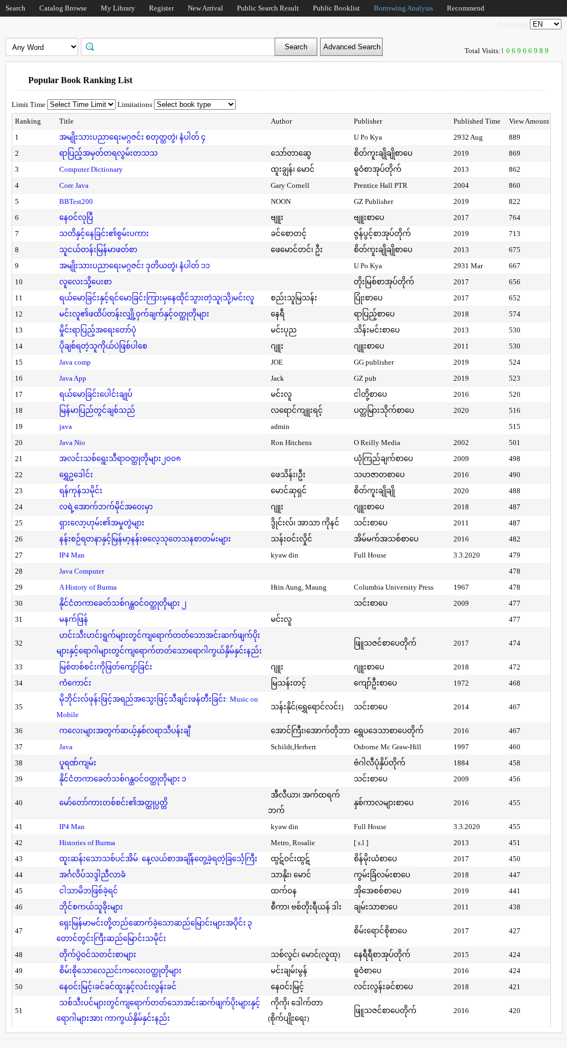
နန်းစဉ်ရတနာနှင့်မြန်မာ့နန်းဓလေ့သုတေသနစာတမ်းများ (145, 539)
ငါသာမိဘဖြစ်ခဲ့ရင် (88, 891)
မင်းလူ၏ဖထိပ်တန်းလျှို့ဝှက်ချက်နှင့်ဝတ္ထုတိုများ (134, 314)
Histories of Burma (87, 843)
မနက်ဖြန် (73, 619)
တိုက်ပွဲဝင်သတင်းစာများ (97, 954)
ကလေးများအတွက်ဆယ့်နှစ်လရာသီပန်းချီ (124, 731)
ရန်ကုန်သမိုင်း (80, 491)
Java (66, 747)
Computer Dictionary (91, 169)
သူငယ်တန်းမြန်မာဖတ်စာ (98, 250)
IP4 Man (72, 555)
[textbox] (181, 46)
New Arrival (205, 8)
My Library (118, 8)
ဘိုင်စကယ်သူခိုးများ (91, 907)
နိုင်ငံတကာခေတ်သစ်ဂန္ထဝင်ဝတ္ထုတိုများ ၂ (123, 603)
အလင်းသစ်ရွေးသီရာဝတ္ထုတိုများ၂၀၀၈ (120, 458)
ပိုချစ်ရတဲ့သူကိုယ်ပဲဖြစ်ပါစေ (103, 346)
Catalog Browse (63, 8)
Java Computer (81, 571)
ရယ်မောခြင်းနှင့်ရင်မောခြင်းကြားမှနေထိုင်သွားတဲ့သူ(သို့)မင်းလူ (156, 298)
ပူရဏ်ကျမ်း (77, 763)
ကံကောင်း (75, 683)
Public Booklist (336, 8)
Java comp (75, 362)
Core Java (74, 185)
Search (15, 8)
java (65, 426)
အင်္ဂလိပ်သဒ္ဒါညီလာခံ (92, 875)
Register (161, 8)
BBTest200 (76, 201)
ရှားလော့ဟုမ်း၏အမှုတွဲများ (102, 523)
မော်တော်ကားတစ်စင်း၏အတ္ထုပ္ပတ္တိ (113, 803)
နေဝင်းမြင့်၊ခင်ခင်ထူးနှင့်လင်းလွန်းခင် (118, 987)
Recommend (465, 8)
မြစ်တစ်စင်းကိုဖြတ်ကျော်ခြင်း (105, 667)
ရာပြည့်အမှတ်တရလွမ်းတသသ (108, 153)
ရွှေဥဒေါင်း (76, 475)
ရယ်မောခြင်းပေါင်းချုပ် (95, 394)
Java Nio (72, 442)
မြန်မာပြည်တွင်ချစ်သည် (97, 410)
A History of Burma (88, 587)
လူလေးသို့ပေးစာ (85, 282)
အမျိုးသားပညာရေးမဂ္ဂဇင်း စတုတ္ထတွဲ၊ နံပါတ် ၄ (132, 137)
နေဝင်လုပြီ (76, 217)
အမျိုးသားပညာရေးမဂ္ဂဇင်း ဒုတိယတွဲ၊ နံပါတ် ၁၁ (134, 266)
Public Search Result (268, 8)
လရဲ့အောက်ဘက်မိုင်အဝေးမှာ (106, 507)
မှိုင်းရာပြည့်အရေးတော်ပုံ (97, 330)
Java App (72, 378)
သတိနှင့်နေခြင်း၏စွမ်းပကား (104, 233)
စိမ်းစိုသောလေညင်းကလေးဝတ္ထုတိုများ (120, 971)
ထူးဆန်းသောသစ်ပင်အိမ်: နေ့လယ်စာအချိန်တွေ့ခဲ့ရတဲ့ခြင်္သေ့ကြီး (158, 859)
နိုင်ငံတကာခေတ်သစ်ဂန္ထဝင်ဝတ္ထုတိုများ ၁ (122, 779)
